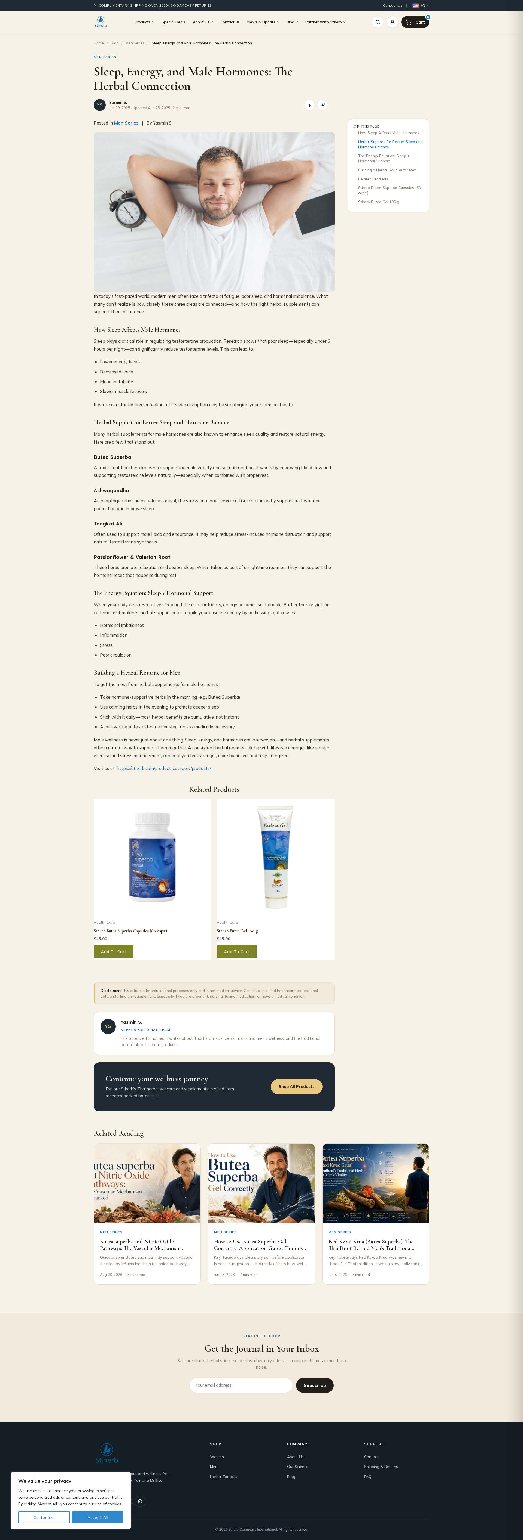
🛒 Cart (428, 17)
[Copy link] (322, 105)
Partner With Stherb (323, 21)
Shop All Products (297, 1086)
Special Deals (173, 21)
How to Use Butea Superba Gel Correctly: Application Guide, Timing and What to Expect (258, 1248)
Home (99, 43)
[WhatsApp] (140, 1501)
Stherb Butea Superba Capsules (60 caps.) (389, 190)
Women (217, 1456)
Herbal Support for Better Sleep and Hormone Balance (390, 144)
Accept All (97, 1517)
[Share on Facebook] (309, 105)
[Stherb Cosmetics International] (101, 22)
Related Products (373, 179)
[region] (71, 1500)
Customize (44, 1517)
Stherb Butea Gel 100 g (378, 201)
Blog (290, 21)
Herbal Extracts (223, 1476)
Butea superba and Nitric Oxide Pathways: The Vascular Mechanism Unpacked (140, 1248)
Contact (371, 1456)
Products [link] (143, 21)
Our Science (297, 1466)
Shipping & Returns (381, 1466)
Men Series (135, 43)
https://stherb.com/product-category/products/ (164, 768)
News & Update (261, 21)
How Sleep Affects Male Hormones (388, 132)
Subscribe (315, 1385)
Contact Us (392, 5)
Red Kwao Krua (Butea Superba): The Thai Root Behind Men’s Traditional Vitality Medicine (371, 1248)
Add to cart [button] (113, 951)
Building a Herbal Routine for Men (387, 170)
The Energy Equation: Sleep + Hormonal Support (384, 158)
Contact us (230, 21)
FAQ (368, 1476)
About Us (201, 21)
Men (213, 1466)
